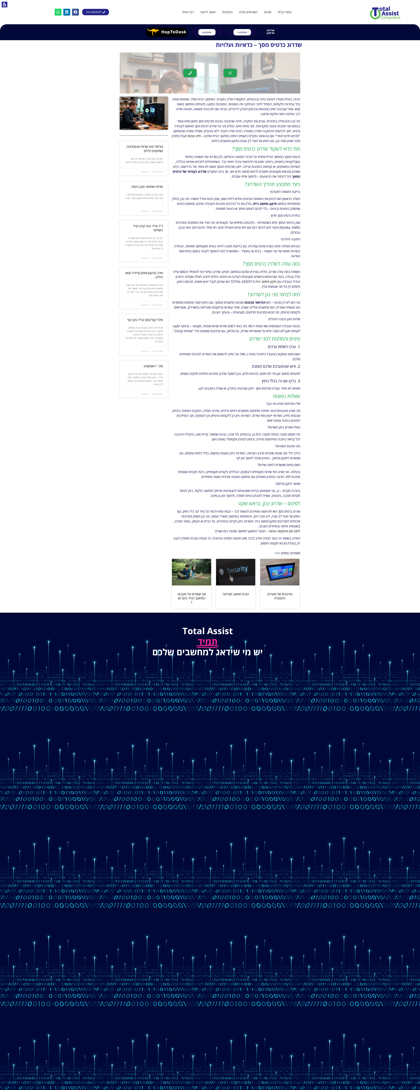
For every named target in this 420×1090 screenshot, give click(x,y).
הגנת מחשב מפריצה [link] (236, 594)
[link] (385, 12)
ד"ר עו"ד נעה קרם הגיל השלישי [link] (148, 228)
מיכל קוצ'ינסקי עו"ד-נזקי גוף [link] (145, 320)
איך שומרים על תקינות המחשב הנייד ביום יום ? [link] (192, 598)
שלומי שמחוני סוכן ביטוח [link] (147, 186)
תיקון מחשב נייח (266, 281)
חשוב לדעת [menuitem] (208, 12)
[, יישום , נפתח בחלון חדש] (167, 32)
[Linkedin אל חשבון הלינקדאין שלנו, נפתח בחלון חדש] (66, 12)
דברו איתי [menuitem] (188, 12)
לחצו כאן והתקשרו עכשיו (284, 531)
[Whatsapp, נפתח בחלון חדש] (58, 12)
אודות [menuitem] (267, 12)
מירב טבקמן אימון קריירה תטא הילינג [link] (144, 275)
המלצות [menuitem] (227, 12)
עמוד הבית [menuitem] (285, 12)
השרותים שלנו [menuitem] (248, 12)
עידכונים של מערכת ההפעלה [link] (280, 596)
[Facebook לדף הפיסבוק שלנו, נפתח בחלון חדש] (75, 12)
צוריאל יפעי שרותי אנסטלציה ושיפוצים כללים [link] (144, 148)
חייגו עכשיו (194, 136)
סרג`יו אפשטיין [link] (153, 366)
